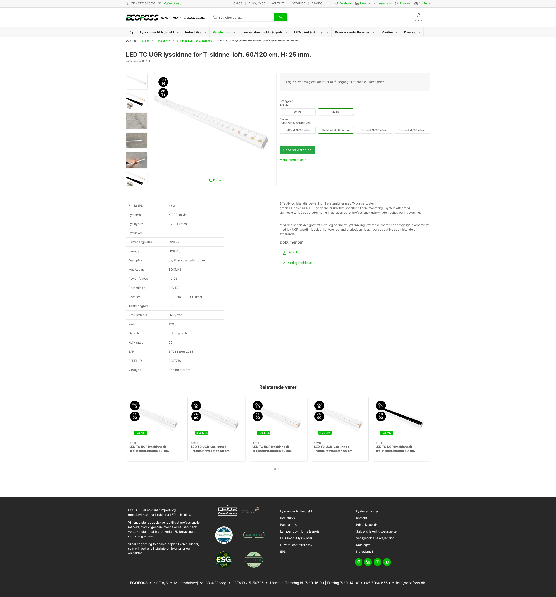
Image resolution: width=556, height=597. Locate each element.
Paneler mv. (163, 40)
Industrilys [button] (193, 32)
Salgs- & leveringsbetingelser (377, 531)
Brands (317, 3)
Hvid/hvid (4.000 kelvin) (336, 130)
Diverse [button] (409, 32)
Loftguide (297, 3)
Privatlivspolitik (366, 524)
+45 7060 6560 (376, 583)
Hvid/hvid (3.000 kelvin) (297, 130)
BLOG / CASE (257, 3)
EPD (283, 551)
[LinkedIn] (368, 562)
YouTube (424, 3)
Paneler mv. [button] (221, 32)
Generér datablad (297, 150)
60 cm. (297, 111)
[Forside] (131, 32)
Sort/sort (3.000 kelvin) (374, 130)
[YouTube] (387, 562)
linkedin (365, 3)
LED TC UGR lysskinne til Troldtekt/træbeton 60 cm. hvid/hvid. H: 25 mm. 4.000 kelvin (216, 451)
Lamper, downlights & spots (299, 531)
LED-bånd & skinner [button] (309, 32)
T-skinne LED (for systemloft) (194, 40)
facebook (345, 3)
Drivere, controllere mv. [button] (352, 32)
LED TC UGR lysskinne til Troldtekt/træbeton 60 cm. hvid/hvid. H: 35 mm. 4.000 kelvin (339, 451)
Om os (237, 3)
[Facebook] (358, 562)
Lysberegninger (367, 511)
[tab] (275, 469)
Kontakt (277, 3)
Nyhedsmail (364, 551)
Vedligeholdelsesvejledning (375, 538)
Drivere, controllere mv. (296, 545)
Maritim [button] (387, 32)
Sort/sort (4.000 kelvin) (412, 130)
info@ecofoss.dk (173, 3)
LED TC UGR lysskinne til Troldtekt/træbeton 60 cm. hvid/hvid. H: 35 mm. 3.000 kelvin (277, 451)
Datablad (294, 252)
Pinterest (405, 3)
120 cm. (335, 111)
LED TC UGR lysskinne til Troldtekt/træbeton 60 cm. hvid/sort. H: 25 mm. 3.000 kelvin (400, 451)
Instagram (385, 3)
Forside (145, 40)
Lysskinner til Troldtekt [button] (157, 32)
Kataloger (363, 545)
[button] (137, 81)
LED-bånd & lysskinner (296, 538)
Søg (280, 17)
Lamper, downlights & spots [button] (262, 32)
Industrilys (287, 518)
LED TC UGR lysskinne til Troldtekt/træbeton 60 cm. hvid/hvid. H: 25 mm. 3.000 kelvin (154, 451)
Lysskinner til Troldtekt (296, 511)
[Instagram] (377, 562)
